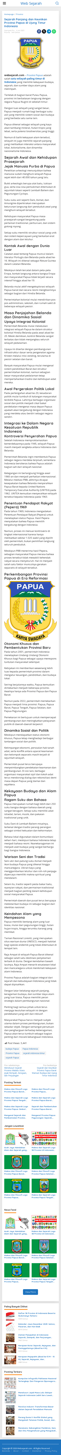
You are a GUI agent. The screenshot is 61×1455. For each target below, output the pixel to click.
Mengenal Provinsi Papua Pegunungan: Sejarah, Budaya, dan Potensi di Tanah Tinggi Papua (43, 1116)
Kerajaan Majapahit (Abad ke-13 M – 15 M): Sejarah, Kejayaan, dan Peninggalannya (36, 1357)
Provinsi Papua (35, 75)
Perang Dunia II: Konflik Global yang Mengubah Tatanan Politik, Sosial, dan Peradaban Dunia (36, 1418)
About (15, 1451)
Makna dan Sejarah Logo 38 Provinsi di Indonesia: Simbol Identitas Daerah (43, 1148)
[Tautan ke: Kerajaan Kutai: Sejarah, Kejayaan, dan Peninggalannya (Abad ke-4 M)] (10, 1348)
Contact (25, 1451)
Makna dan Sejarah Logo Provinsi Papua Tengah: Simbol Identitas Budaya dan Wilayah (16, 1099)
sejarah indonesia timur (34, 1053)
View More (30, 1292)
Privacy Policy (51, 1451)
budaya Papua (12, 1048)
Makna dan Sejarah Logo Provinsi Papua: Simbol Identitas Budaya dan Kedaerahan (16, 1107)
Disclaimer (36, 1451)
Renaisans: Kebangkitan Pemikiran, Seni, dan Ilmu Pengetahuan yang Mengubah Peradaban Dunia (37, 1429)
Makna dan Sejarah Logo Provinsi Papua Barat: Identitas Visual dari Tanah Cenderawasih (43, 1099)
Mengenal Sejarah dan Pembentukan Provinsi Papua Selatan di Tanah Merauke (15, 1116)
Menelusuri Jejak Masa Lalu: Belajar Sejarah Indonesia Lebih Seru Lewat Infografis (35, 1393)
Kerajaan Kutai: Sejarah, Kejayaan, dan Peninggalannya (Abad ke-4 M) (37, 1346)
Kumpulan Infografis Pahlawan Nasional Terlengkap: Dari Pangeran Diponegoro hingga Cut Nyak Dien (37, 1379)
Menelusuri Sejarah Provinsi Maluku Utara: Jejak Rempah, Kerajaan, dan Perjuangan (15, 1070)
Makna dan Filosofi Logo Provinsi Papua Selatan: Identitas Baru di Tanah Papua (43, 1172)
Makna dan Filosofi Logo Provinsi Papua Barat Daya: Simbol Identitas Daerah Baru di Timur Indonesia (16, 1090)
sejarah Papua (12, 1057)
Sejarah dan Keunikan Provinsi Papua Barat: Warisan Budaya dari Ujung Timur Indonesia (44, 1070)
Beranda (6, 1451)
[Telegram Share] (49, 31)
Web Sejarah (31, 3)
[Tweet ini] (44, 31)
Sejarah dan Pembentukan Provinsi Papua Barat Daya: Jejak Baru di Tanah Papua (44, 1107)
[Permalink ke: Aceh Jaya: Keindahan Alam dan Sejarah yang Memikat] (17, 1138)
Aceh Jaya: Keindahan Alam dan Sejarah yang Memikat (15, 1148)
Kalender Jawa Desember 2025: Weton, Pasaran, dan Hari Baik (36, 1325)
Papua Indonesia (30, 1048)
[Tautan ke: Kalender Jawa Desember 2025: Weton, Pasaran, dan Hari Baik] (10, 1326)
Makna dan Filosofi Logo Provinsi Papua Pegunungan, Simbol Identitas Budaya (43, 1090)
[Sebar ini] (39, 31)
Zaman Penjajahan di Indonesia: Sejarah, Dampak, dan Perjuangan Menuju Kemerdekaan (34, 1336)
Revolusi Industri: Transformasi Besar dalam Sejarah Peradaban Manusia (36, 1408)
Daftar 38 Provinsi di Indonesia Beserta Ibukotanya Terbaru (36, 1314)
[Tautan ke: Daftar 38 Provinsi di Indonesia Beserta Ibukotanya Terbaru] (10, 1316)
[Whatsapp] (54, 31)
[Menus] (4, 3)
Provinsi (7, 32)
